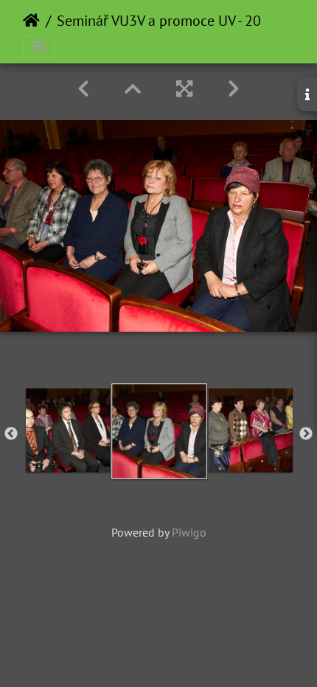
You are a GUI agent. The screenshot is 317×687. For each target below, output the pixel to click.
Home (31, 21)
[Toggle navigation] (39, 46)
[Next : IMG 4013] (233, 89)
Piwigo (189, 532)
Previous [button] (11, 434)
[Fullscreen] (184, 89)
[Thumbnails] (132, 89)
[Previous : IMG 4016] (83, 89)
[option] (68, 430)
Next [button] (306, 434)
